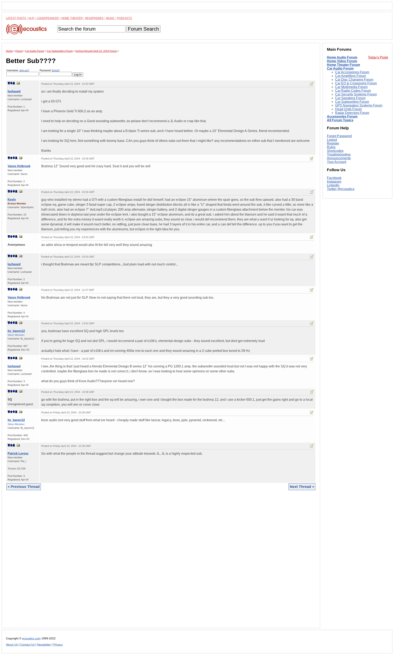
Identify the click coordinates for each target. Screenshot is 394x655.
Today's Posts (378, 57)
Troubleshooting (338, 154)
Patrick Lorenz (18, 453)
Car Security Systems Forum (356, 94)
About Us (12, 644)
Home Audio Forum (342, 57)
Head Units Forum (348, 109)
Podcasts (124, 18)
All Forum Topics (340, 120)
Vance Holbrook (19, 166)
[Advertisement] (129, 562)
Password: (50, 70)
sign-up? (24, 70)
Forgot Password (339, 136)
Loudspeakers (48, 18)
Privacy (58, 644)
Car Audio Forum (340, 68)
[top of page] (9, 83)
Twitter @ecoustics (340, 189)
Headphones (94, 18)
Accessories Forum (342, 116)
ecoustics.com (31, 638)
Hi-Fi (31, 18)
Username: (17, 70)
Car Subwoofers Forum (352, 101)
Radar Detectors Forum (352, 113)
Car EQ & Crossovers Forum (356, 83)
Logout (332, 139)
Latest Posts (16, 18)
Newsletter (44, 644)
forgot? (56, 70)
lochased (14, 91)
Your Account (336, 162)
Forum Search (143, 29)
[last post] (14, 83)
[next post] (11, 83)
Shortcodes (335, 151)
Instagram (334, 181)
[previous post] (11, 158)
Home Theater (71, 18)
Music (110, 18)
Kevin (12, 199)
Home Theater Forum (343, 65)
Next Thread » (302, 487)
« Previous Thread (24, 487)
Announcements (339, 158)
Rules (331, 147)
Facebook (334, 178)
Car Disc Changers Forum (354, 79)
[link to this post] (18, 83)
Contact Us (27, 644)
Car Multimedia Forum (351, 87)
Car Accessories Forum (352, 72)
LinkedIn (333, 185)
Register (333, 143)
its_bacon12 (16, 331)
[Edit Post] (312, 83)
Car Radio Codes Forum (353, 90)
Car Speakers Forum (350, 98)
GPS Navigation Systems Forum (358, 105)
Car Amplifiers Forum (350, 76)
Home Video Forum (342, 61)
